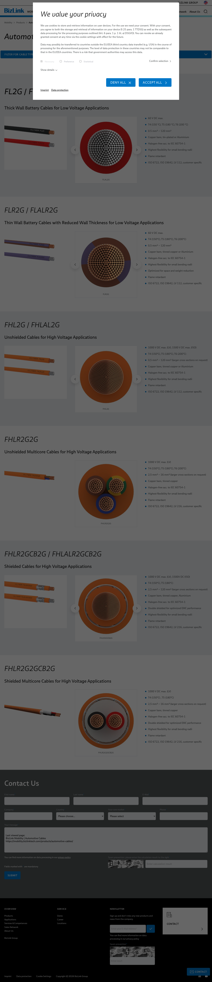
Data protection (59, 90)
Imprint (45, 90)
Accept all (152, 82)
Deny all (118, 82)
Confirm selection (158, 61)
